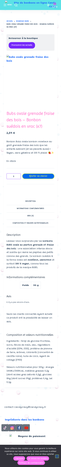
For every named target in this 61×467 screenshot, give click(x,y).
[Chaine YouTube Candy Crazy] (26, 427)
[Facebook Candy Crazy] (19, 427)
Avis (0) (30, 216)
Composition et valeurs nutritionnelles (30, 223)
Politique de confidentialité (31, 463)
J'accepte (19, 458)
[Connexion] (48, 5)
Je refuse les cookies (38, 458)
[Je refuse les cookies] (57, 456)
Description (30, 201)
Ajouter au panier (38, 176)
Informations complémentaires (30, 208)
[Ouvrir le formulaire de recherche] (16, 5)
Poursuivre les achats (21, 45)
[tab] (30, 201)
